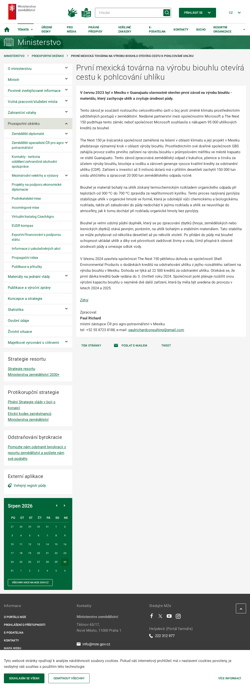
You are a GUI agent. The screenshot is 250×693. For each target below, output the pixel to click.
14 (47, 544)
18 (21, 553)
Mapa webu (12, 648)
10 (12, 544)
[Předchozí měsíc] (57, 506)
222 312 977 (165, 636)
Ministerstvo (14, 56)
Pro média (71, 29)
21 (47, 553)
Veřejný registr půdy (30, 485)
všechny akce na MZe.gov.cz (30, 582)
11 (21, 544)
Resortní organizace (222, 29)
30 (64, 562)
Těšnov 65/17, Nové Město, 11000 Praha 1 (99, 627)
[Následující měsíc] (64, 506)
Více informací (229, 678)
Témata (23, 29)
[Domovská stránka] (7, 29)
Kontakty (181, 29)
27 (38, 562)
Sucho (201, 29)
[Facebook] (151, 617)
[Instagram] (178, 617)
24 (12, 562)
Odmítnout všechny (68, 678)
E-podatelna (157, 29)
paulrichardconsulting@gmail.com (156, 330)
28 (47, 562)
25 (21, 562)
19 (29, 553)
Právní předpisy (95, 29)
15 (56, 544)
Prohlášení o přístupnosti (24, 625)
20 (38, 553)
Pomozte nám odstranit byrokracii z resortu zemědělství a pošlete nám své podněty (37, 453)
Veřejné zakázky (124, 29)
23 (64, 553)
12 (29, 544)
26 (29, 562)
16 (64, 544)
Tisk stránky (91, 345)
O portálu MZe (15, 617)
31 (12, 570)
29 (56, 562)
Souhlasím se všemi (24, 678)
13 (38, 544)
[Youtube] (169, 617)
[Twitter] (160, 617)
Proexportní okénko (48, 56)
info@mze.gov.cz (96, 644)
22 (56, 553)
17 (12, 553)
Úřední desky (47, 29)
